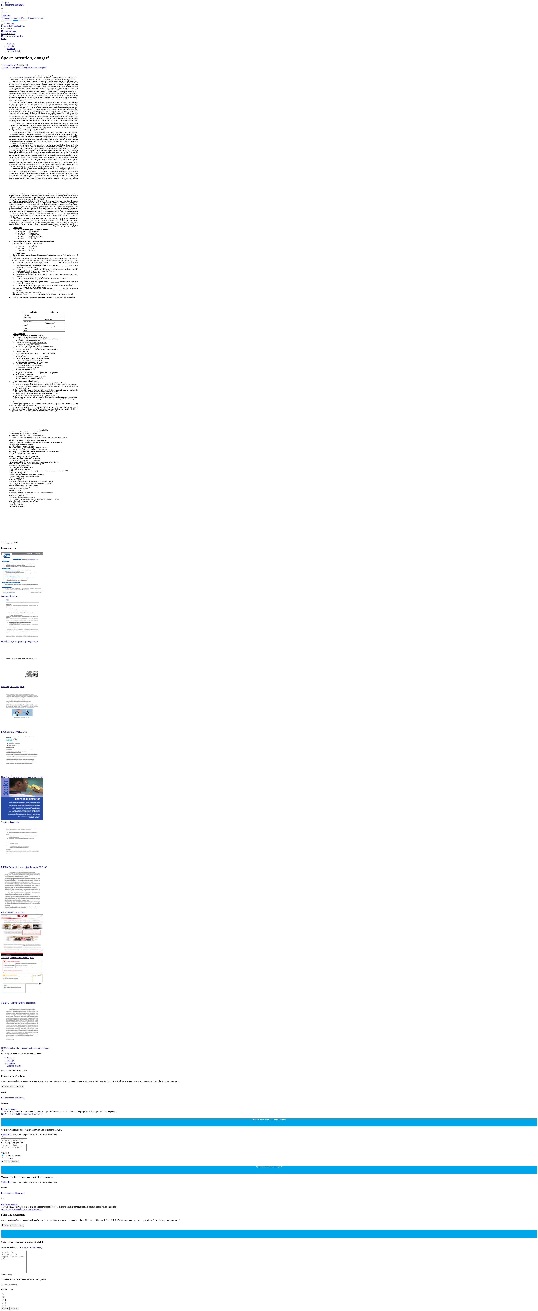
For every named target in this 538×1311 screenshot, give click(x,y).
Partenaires (12, 1109)
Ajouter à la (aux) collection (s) (15, 67)
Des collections (18, 26)
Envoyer (14, 1308)
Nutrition (11, 48)
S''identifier (6, 15)
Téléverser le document (11, 18)
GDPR (4, 1114)
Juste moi (9, 1158)
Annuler (5, 1308)
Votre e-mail (6, 1274)
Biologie (10, 46)
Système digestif (14, 51)
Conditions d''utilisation (31, 1114)
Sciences (10, 43)
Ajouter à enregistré (37, 67)
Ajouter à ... (21, 65)
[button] (7, 543)
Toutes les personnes (14, 1155)
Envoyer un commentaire (12, 1086)
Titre (3, 1137)
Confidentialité (14, 1114)
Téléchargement (8, 65)
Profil (3, 38)
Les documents (8, 5)
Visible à (5, 1153)
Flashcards (19, 5)
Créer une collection (10, 1161)
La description (12, 1142)
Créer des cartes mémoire (33, 18)
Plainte (4, 1109)
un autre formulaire (32, 1247)
